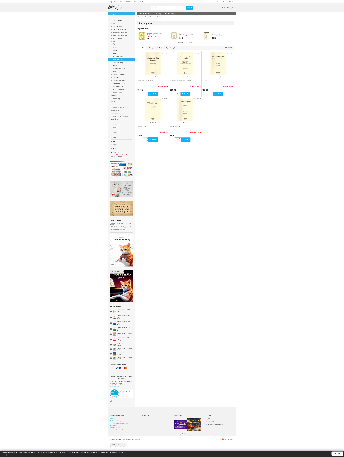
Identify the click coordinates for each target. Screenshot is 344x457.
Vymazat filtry (120, 155)
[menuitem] (145, 13)
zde (122, 452)
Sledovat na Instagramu (188, 434)
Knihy (113, 102)
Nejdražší (159, 48)
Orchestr (116, 77)
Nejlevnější (151, 48)
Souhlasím (337, 453)
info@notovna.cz (212, 419)
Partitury (116, 71)
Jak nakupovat (114, 419)
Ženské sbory (118, 62)
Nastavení (3, 455)
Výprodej (136, 1)
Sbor (115, 65)
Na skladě (117, 125)
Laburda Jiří (153, 77)
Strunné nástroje (119, 38)
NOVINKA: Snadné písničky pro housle (120, 227)
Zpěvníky (114, 96)
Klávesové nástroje (120, 32)
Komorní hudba (119, 74)
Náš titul (116, 133)
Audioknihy (115, 111)
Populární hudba (119, 83)
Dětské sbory (118, 53)
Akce (115, 127)
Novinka (116, 130)
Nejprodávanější (170, 48)
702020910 (211, 422)
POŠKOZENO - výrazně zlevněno (119, 118)
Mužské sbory (118, 56)
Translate (122, 447)
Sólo (115, 47)
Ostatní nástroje (119, 80)
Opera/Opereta (119, 68)
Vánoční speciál (118, 90)
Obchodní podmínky (115, 421)
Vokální (115, 41)
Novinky (142, 1)
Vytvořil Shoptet (229, 439)
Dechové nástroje (119, 29)
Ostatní (116, 50)
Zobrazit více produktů (184, 42)
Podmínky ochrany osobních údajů (119, 423)
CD (112, 105)
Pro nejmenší (118, 86)
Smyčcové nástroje (120, 35)
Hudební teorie (116, 92)
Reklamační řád (114, 425)
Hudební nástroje (117, 108)
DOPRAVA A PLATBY (115, 428)
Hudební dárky (116, 20)
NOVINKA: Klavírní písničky (117, 229)
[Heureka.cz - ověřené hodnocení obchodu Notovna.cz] (121, 393)
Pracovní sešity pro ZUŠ (116, 430)
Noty (113, 23)
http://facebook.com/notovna (216, 424)
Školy (115, 44)
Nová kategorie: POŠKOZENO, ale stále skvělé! (121, 223)
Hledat (189, 8)
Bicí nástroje (117, 26)
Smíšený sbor (118, 59)
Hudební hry (115, 99)
